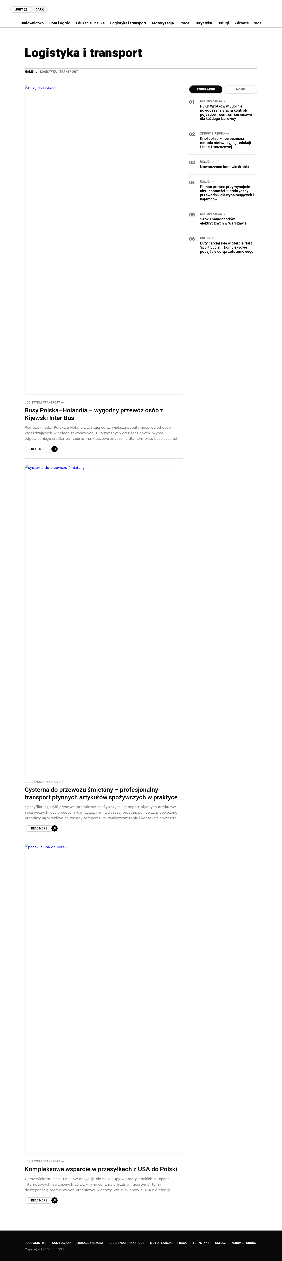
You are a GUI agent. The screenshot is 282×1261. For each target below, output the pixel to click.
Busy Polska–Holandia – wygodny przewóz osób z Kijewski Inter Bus (94, 414)
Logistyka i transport (42, 402)
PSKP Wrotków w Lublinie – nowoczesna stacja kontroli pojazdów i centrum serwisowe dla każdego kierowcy (226, 113)
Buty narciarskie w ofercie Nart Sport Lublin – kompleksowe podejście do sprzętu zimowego (227, 247)
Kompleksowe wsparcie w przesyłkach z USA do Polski (101, 1169)
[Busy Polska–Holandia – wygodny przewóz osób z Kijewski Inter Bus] (104, 239)
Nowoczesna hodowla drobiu (224, 167)
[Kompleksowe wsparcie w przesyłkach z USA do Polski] (104, 998)
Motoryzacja (211, 101)
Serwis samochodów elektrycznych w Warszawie (223, 221)
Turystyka (200, 1243)
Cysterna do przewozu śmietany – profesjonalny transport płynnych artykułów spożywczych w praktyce (101, 793)
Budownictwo (35, 1243)
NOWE (240, 89)
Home (29, 72)
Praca (182, 1243)
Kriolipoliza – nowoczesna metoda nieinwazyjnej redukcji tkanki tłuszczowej (225, 143)
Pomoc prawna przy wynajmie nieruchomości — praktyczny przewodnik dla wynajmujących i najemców (227, 193)
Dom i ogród (61, 1243)
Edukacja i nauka (89, 1243)
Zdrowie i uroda (212, 133)
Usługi (205, 162)
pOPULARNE (206, 89)
